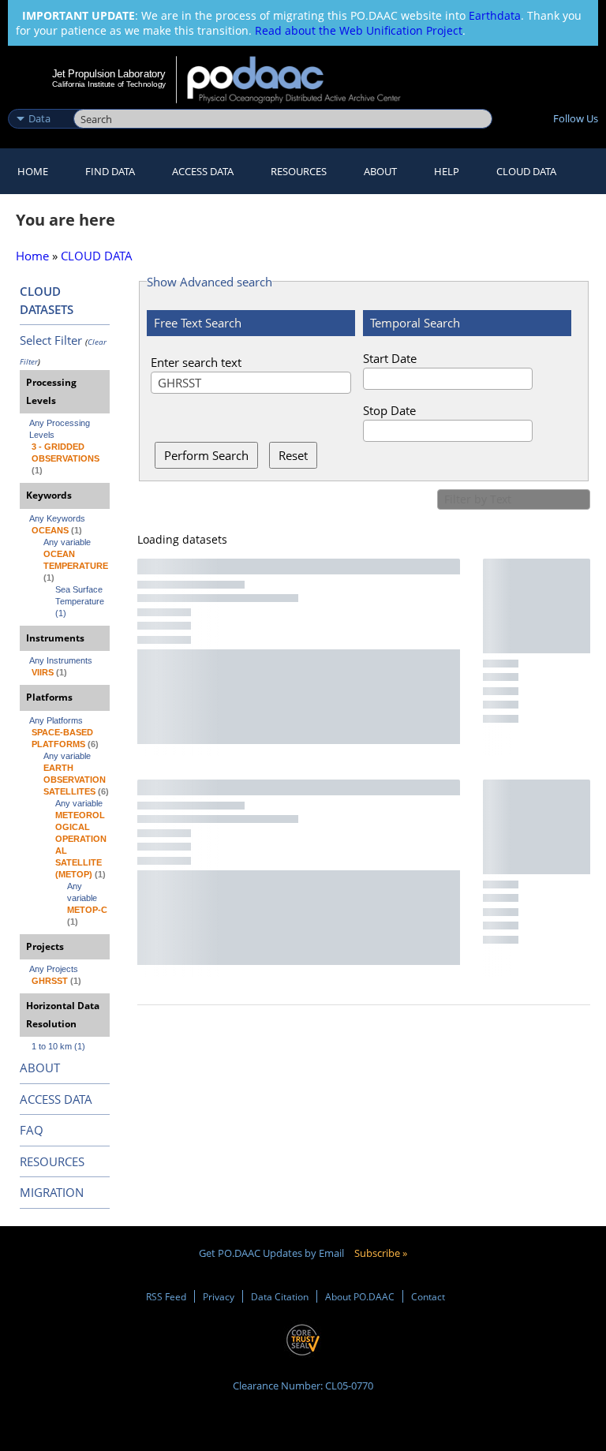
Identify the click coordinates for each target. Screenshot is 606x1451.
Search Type (39, 102)
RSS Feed (166, 1296)
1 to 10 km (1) (58, 1046)
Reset (293, 455)
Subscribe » (380, 1253)
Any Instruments (60, 660)
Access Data (203, 171)
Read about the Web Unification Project (358, 30)
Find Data (110, 171)
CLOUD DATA (526, 171)
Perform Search (206, 455)
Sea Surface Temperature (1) (81, 601)
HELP (446, 171)
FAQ (31, 1130)
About (380, 171)
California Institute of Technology (109, 84)
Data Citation (280, 1296)
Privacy (218, 1296)
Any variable (67, 542)
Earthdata (495, 15)
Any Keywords (57, 518)
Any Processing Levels (60, 428)
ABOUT (40, 1067)
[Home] (304, 79)
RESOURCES (299, 171)
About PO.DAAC (360, 1296)
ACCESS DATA (56, 1099)
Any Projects (53, 969)
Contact (428, 1296)
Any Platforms (56, 720)
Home (32, 171)
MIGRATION (52, 1192)
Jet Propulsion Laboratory (109, 73)
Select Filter (51, 340)
